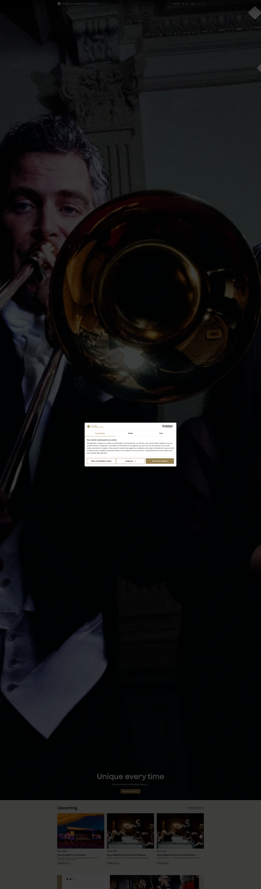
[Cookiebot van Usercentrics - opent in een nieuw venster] (165, 426)
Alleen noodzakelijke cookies (101, 461)
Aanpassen (129, 461)
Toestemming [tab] (100, 433)
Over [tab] (161, 433)
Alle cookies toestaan (159, 461)
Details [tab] (130, 433)
